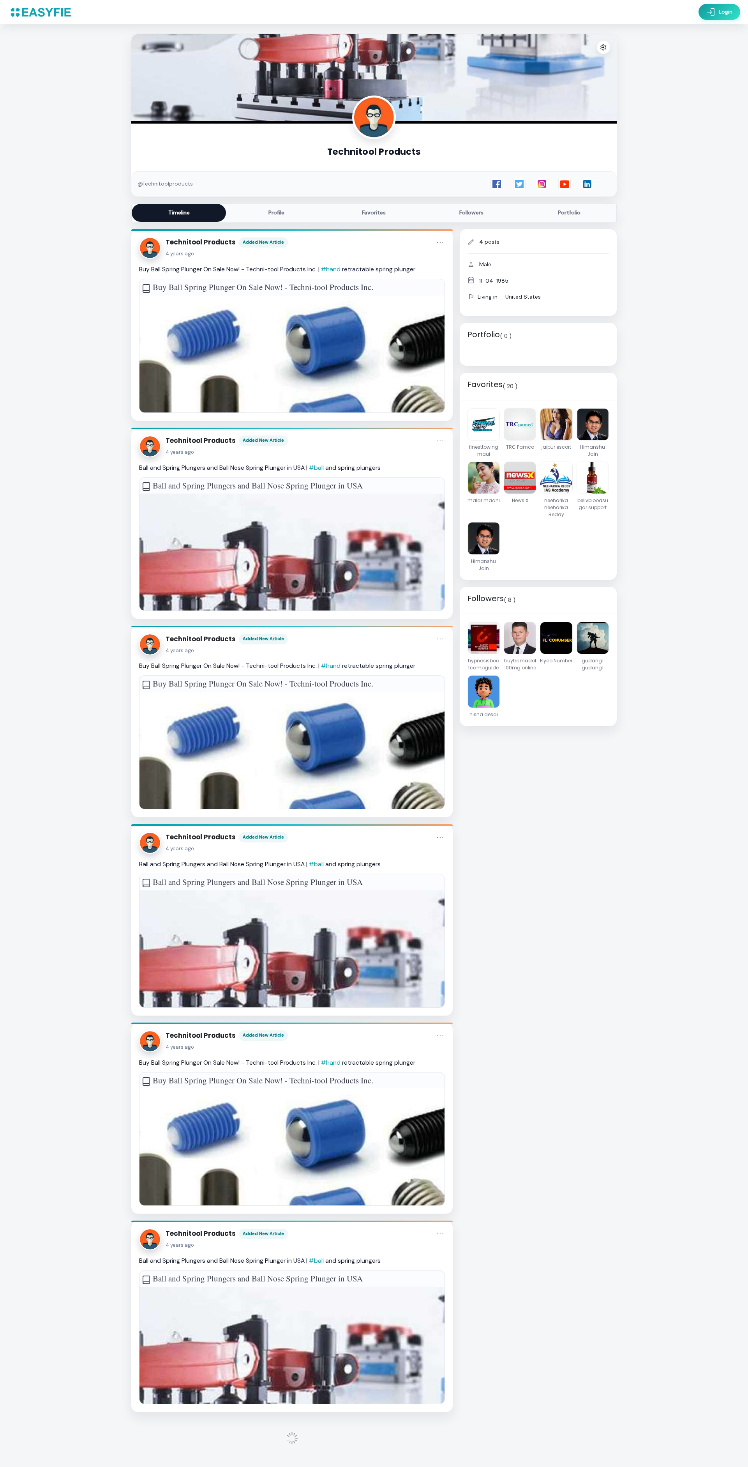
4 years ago (180, 253)
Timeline (179, 212)
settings (603, 47)
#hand (330, 269)
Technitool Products (201, 242)
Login (719, 12)
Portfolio (569, 212)
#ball (316, 468)
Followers (471, 212)
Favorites (374, 212)
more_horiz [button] (440, 242)
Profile (276, 212)
